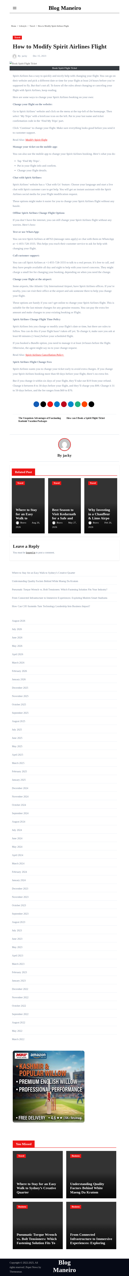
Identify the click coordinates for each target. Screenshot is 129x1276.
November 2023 (20, 897)
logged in (30, 552)
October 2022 (19, 1005)
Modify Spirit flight (36, 139)
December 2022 (20, 989)
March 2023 (18, 964)
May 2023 (17, 947)
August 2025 (18, 721)
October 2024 (19, 805)
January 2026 (19, 679)
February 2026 (19, 671)
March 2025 (18, 763)
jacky (24, 56)
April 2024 (17, 855)
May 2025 (17, 746)
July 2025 (17, 729)
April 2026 (17, 654)
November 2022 (20, 997)
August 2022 (18, 1022)
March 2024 (18, 863)
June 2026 (17, 637)
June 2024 (17, 838)
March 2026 (18, 662)
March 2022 (18, 1039)
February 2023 (19, 972)
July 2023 (17, 930)
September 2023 (20, 913)
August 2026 (18, 620)
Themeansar (16, 1271)
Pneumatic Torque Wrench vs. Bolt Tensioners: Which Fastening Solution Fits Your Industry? (59, 589)
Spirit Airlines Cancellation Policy (44, 354)
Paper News (32, 1267)
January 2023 (19, 980)
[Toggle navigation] (14, 8)
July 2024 (17, 830)
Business (76, 1156)
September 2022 (20, 1014)
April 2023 (17, 955)
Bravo (23, 522)
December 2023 (20, 888)
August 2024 (18, 821)
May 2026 (17, 646)
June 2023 (17, 938)
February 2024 (19, 872)
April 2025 (17, 754)
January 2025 (19, 779)
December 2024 (20, 788)
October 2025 (19, 704)
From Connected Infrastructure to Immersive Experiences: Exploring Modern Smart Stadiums (59, 598)
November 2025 (20, 696)
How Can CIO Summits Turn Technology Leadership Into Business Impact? (51, 606)
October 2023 (19, 905)
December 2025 (20, 687)
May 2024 (17, 846)
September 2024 (20, 813)
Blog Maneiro (65, 8)
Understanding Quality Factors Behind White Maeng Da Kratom (45, 581)
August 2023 (18, 922)
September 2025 (20, 713)
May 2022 (17, 1031)
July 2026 (17, 629)
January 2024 (19, 880)
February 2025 (19, 771)
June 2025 (17, 738)
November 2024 (20, 796)
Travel (17, 37)
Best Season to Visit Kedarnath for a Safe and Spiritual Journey (64, 518)
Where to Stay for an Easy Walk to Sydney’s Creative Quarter (43, 572)
